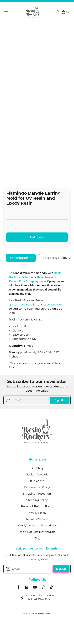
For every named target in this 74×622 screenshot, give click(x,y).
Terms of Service (37, 519)
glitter (13, 304)
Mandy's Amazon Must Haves (37, 525)
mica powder (28, 304)
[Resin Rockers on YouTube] (35, 588)
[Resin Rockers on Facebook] (18, 588)
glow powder (53, 304)
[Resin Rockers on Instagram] (27, 588)
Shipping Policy (37, 500)
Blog (37, 538)
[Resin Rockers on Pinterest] (43, 588)
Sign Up (60, 400)
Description (19, 258)
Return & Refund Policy (37, 506)
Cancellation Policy (37, 487)
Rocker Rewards (37, 474)
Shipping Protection (37, 493)
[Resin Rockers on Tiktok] (51, 588)
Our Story (37, 468)
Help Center (37, 481)
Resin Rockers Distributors (37, 531)
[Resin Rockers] (33, 12)
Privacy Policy (37, 512)
